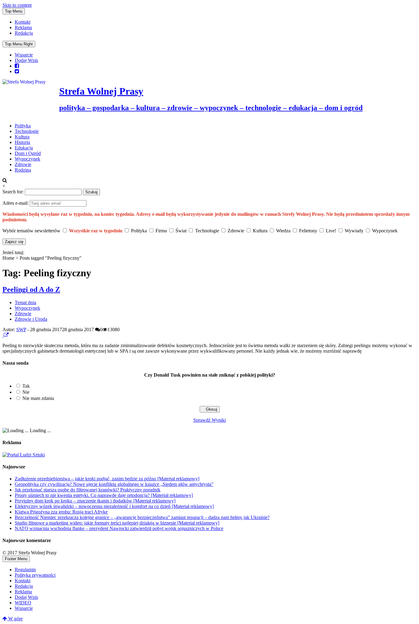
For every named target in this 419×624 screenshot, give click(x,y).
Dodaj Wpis (26, 60)
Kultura (22, 136)
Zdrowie (23, 164)
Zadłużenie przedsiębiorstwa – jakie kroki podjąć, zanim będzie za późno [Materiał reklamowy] (107, 478)
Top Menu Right (19, 44)
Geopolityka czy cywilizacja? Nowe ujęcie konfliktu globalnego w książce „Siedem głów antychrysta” (114, 484)
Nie (25, 392)
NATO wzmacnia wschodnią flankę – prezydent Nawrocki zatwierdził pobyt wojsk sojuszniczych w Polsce (119, 528)
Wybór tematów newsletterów (31, 230)
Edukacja (24, 147)
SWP (21, 329)
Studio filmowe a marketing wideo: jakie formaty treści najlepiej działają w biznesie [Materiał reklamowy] (117, 522)
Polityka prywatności (35, 575)
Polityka (23, 125)
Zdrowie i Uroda (31, 319)
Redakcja (24, 33)
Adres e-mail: (16, 203)
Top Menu (13, 11)
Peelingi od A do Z (31, 289)
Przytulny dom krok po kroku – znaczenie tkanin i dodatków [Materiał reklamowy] (95, 500)
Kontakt (22, 22)
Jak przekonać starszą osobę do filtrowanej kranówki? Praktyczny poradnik (87, 489)
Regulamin (25, 569)
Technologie (27, 131)
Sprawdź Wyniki (209, 420)
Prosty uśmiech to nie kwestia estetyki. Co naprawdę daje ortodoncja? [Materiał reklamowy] (104, 495)
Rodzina (23, 169)
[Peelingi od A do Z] (3, 335)
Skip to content (17, 5)
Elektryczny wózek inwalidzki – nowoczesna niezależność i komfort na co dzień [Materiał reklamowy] (114, 506)
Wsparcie (24, 54)
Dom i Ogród (28, 153)
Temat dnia (25, 302)
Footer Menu (16, 558)
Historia (22, 142)
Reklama (23, 27)
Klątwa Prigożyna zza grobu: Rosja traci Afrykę (61, 511)
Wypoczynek (27, 158)
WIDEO (23, 602)
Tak (26, 386)
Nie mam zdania (38, 398)
